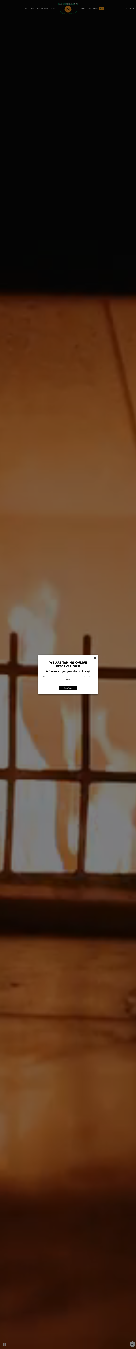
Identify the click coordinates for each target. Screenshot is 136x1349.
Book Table (68, 688)
